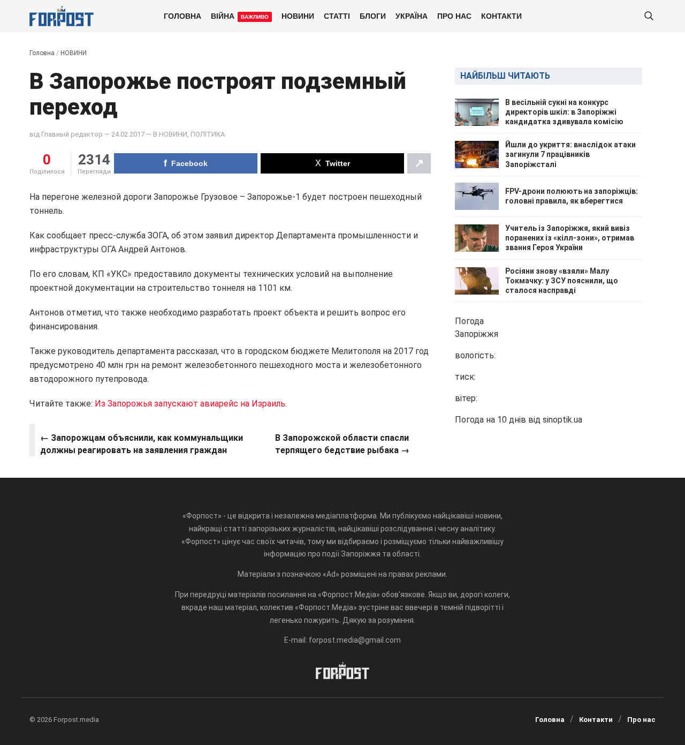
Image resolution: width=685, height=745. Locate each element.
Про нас (454, 15)
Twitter (337, 163)
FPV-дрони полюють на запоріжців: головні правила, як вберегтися (571, 196)
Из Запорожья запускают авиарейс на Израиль (190, 403)
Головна (182, 15)
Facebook (189, 163)
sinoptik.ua (562, 420)
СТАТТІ (337, 15)
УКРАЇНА (411, 15)
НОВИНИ (297, 15)
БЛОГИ (373, 15)
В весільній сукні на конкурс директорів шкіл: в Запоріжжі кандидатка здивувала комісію (564, 112)
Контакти (501, 15)
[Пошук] (649, 16)
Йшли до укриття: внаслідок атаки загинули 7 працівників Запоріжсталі (570, 155)
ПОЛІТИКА (208, 134)
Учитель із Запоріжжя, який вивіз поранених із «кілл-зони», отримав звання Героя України (569, 238)
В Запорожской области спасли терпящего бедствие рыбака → (342, 444)
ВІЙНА (240, 15)
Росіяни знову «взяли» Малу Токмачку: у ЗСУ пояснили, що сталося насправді (561, 281)
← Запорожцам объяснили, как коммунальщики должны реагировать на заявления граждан (141, 444)
